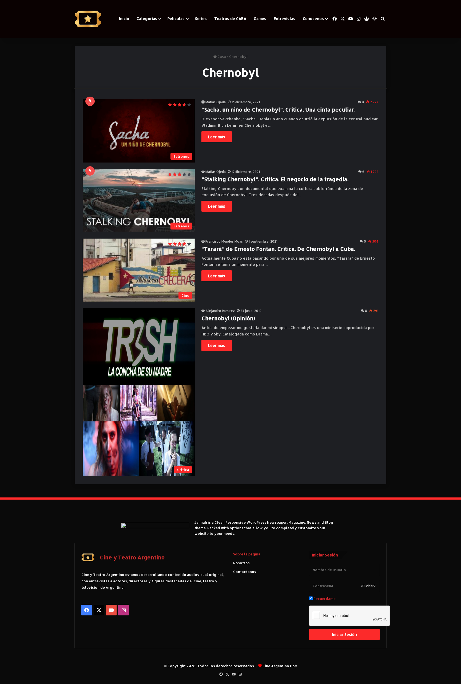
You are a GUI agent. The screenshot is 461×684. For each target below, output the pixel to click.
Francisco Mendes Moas (224, 241)
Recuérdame (324, 598)
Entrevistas (284, 18)
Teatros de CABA (230, 18)
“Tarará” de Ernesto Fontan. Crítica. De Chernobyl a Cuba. (278, 248)
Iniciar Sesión (344, 634)
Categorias (147, 18)
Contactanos (244, 572)
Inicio (124, 18)
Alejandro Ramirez (220, 311)
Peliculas (176, 18)
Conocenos (313, 18)
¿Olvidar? (368, 586)
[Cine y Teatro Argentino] (87, 18)
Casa (221, 56)
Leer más (216, 137)
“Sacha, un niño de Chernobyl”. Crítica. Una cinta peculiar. (278, 109)
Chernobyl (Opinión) (228, 318)
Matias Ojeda (215, 102)
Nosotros (241, 563)
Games (260, 18)
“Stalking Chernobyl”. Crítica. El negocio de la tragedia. (274, 179)
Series (201, 18)
